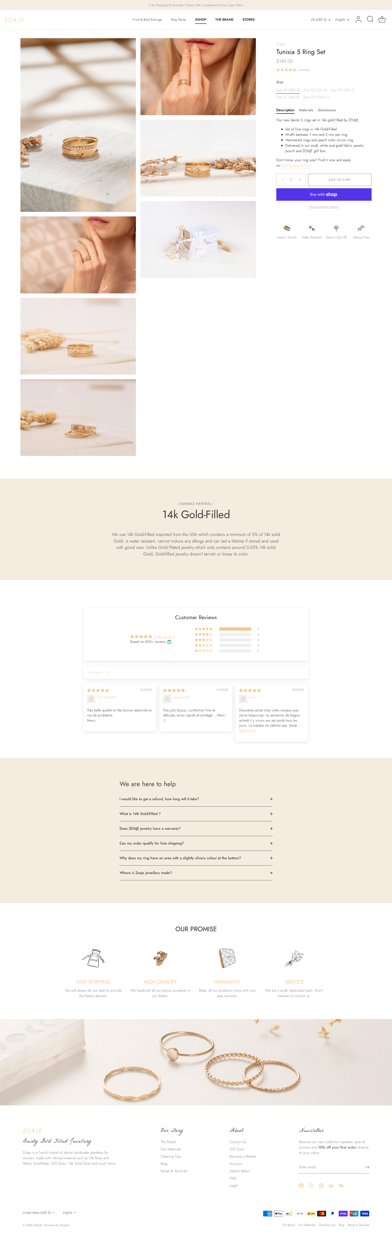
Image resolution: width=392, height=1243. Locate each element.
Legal (233, 1185)
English (340, 19)
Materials (306, 110)
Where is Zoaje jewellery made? (146, 872)
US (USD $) (318, 19)
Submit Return (240, 1171)
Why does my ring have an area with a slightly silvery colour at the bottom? (180, 858)
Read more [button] (247, 730)
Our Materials (171, 1149)
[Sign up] (367, 1167)
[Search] (370, 20)
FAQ (233, 1178)
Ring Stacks (178, 19)
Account (236, 1163)
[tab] (287, 110)
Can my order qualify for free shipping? (152, 843)
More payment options (324, 206)
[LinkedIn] (331, 1185)
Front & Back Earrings (147, 19)
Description (285, 110)
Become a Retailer (243, 1156)
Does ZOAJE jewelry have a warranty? (150, 828)
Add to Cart (339, 180)
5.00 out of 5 (164, 636)
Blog (164, 1163)
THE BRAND (224, 19)
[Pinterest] (321, 1185)
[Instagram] (311, 1185)
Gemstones (327, 110)
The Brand (168, 1141)
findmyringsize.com (296, 165)
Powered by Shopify (56, 1225)
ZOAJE (38, 1225)
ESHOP (200, 19)
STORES (249, 19)
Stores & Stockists (174, 1171)
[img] (98, 690)
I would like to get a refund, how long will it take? (159, 799)
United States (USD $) (37, 1213)
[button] (204, 629)
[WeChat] (341, 1185)
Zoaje (280, 44)
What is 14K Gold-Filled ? (140, 813)
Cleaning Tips (171, 1156)
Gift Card (237, 1149)
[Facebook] (301, 1185)
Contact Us (238, 1141)
